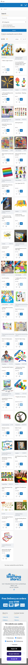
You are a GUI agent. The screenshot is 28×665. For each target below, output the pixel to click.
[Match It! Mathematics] (7, 326)
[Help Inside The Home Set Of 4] (7, 143)
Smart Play (17, 119)
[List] (4, 39)
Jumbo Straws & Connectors (5, 247)
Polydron (4, 364)
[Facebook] (14, 589)
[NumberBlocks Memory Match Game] (7, 386)
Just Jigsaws (5, 150)
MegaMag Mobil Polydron (7, 367)
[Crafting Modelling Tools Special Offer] (7, 82)
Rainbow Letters (5, 427)
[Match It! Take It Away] (20, 326)
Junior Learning (5, 424)
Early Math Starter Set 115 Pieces (7, 124)
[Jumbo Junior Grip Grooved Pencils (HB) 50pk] (7, 203)
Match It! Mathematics (7, 338)
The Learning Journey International (10, 334)
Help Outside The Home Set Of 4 (20, 154)
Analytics (19, 638)
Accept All (14, 659)
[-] (5, 70)
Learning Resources (6, 119)
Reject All (14, 649)
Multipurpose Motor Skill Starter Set (20, 367)
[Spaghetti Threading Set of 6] (20, 476)
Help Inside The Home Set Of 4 (8, 154)
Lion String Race (5, 278)
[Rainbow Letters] (7, 417)
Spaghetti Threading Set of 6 (20, 488)
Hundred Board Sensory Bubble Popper (7, 185)
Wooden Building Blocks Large (20, 519)
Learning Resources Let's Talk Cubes (20, 249)
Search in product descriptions (9, 26)
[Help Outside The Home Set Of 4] (20, 143)
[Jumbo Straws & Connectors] (7, 236)
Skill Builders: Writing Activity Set (7, 458)
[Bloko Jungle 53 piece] (7, 49)
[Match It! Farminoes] (20, 296)
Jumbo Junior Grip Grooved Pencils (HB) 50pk (6, 217)
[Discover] (17, 605)
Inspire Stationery (6, 211)
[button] (3, 72)
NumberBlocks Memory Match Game (7, 399)
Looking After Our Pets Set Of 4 (20, 278)
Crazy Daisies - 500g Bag (20, 93)
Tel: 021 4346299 (14, 587)
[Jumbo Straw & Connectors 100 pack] (20, 203)
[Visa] (5, 605)
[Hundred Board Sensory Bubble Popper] (7, 172)
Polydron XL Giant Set (20, 396)
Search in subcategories (7, 25)
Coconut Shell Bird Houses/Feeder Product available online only (20, 63)
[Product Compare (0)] (6, 39)
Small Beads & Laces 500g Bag (21, 456)
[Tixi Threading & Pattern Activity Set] (7, 506)
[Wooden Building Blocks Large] (20, 506)
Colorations (4, 89)
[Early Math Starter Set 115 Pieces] (7, 111)
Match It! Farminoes (19, 309)
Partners (14, 644)
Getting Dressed (19, 122)
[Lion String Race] (7, 267)
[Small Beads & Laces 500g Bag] (20, 445)
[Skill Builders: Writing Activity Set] (7, 445)
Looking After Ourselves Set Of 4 (7, 308)
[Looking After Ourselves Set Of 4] (7, 296)
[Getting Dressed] (20, 111)
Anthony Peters (19, 57)
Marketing (10, 641)
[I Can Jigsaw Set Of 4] (20, 172)
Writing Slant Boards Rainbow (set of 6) (6, 550)
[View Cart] (25, 5)
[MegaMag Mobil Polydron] (7, 356)
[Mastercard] (11, 605)
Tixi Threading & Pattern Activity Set (7, 517)
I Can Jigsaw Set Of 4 (20, 183)
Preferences (19, 641)
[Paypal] (22, 605)
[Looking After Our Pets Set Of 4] (20, 267)
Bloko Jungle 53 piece (7, 60)
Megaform (17, 364)
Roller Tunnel (18, 427)
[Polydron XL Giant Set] (20, 386)
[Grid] (1, 39)
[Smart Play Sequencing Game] (7, 476)
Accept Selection (14, 654)
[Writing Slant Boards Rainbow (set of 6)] (7, 537)
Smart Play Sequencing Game (7, 488)
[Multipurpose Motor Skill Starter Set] (20, 356)
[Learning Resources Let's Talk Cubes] (20, 236)
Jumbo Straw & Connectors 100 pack (20, 215)
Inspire (17, 89)
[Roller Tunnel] (20, 417)
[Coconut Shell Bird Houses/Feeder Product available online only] (20, 49)
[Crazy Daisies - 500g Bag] (20, 82)
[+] (5, 69)
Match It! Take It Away (20, 338)
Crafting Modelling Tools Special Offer (7, 93)
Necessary (10, 638)
